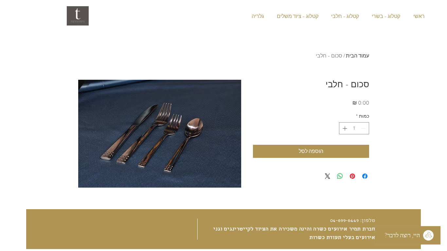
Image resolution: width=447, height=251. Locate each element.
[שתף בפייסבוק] (365, 176)
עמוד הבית (357, 55)
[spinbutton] (354, 128)
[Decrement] (364, 128)
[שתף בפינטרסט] (352, 176)
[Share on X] (327, 176)
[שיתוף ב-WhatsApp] (340, 176)
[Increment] (344, 128)
